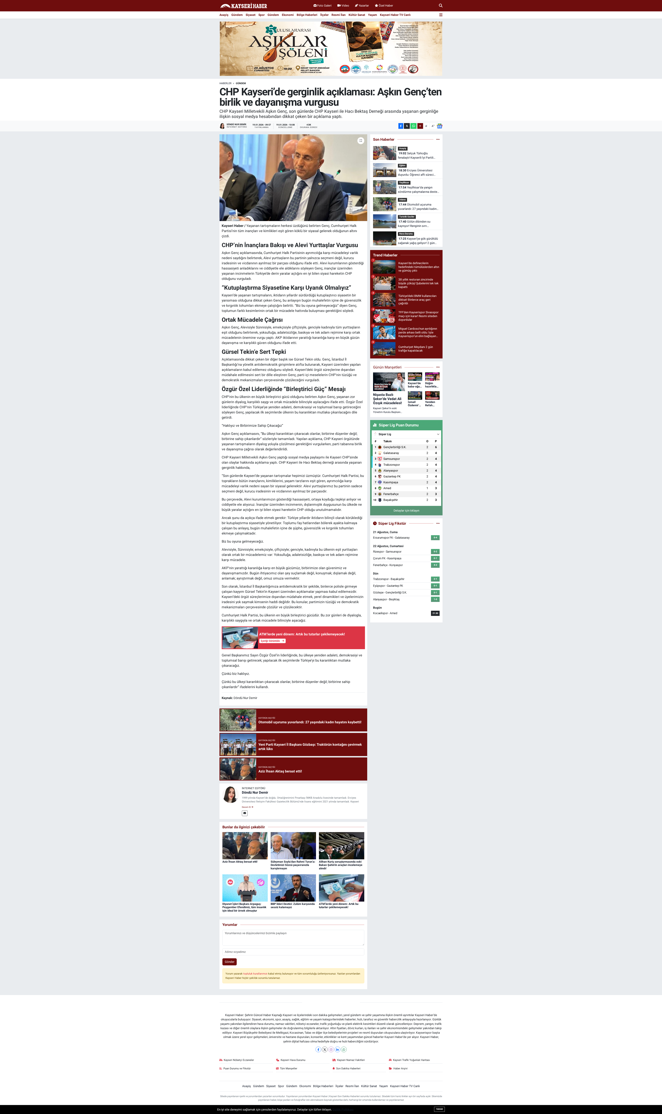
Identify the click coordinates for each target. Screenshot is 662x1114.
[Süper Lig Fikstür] (438, 523)
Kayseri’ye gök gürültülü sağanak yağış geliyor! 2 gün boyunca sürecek (418, 241)
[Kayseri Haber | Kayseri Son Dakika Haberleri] (243, 6)
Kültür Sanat (357, 15)
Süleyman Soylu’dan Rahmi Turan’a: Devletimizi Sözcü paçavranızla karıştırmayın (293, 865)
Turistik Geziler (406, 216)
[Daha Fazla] (420, 126)
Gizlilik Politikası (343, 1109)
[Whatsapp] (344, 1049)
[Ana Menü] (441, 15)
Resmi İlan (339, 15)
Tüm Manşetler (288, 1068)
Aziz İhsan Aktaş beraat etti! (239, 861)
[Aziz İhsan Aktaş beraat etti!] (245, 845)
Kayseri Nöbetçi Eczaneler (239, 1060)
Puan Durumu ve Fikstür (237, 1068)
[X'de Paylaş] (407, 126)
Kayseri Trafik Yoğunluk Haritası (411, 1060)
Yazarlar (364, 5)
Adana (402, 199)
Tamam (439, 1109)
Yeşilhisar (404, 182)
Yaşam (372, 15)
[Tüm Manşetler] (438, 367)
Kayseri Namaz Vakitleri (351, 1060)
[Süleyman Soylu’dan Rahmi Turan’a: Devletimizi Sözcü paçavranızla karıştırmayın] (293, 845)
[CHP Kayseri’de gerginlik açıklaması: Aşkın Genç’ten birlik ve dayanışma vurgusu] (293, 177)
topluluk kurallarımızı (255, 973)
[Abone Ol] (440, 126)
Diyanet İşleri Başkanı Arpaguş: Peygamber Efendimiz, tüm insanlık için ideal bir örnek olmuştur (244, 907)
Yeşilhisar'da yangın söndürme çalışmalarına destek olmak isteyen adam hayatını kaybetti (418, 190)
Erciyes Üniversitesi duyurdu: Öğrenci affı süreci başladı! (416, 173)
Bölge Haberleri (307, 15)
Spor (261, 15)
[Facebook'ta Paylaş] (400, 126)
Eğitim (402, 165)
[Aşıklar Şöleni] (331, 48)
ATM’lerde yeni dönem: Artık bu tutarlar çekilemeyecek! (338, 905)
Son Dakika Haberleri (348, 1068)
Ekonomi (288, 15)
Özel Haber (386, 5)
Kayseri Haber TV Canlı (395, 15)
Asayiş (223, 15)
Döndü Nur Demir (255, 792)
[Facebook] (318, 1049)
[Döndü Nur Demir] (230, 794)
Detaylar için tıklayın (406, 510)
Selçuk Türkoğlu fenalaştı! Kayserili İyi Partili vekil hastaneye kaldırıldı (415, 156)
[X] (325, 1049)
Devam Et (246, 807)
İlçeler (324, 15)
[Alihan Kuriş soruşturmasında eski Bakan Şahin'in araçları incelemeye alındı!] (341, 845)
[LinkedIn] (337, 1049)
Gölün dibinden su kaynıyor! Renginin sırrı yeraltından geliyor (414, 224)
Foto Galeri (324, 5)
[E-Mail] (245, 813)
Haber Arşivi (400, 1068)
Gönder (229, 961)
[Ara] (441, 5)
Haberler (225, 83)
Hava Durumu (406, 233)
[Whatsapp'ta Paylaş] (413, 126)
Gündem (237, 15)
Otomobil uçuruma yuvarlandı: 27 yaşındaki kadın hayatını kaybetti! (417, 207)
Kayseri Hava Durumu (293, 1060)
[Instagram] (331, 1049)
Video (345, 5)
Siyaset (250, 15)
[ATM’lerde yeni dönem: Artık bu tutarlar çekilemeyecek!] (341, 888)
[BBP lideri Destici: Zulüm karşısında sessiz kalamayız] (293, 888)
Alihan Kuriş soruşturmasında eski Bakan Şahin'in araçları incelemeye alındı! (340, 865)
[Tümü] (438, 139)
